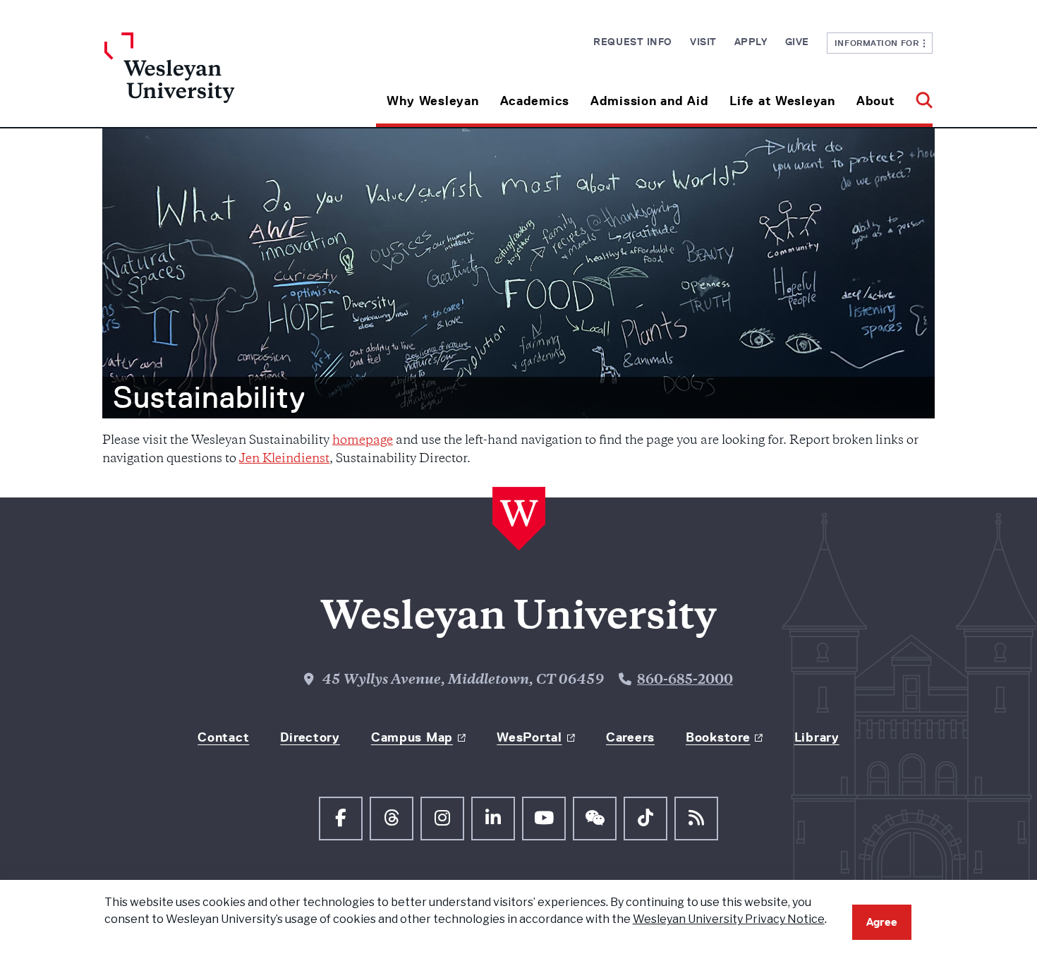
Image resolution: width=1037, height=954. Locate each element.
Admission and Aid (649, 101)
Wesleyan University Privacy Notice (729, 919)
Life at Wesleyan (782, 101)
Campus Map (412, 737)
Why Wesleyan (433, 101)
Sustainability (209, 397)
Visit (703, 41)
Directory (309, 737)
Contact (223, 737)
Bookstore (718, 737)
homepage (362, 441)
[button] (919, 95)
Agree (881, 922)
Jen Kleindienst (284, 459)
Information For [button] (879, 43)
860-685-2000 (685, 681)
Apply (751, 41)
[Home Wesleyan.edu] (208, 79)
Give (797, 41)
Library (816, 737)
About (875, 101)
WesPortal (529, 737)
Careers (630, 737)
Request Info (632, 41)
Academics (534, 101)
